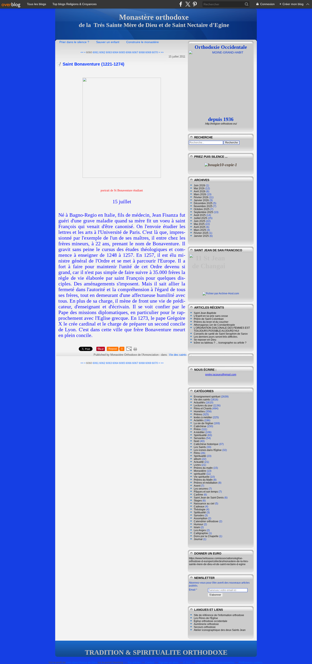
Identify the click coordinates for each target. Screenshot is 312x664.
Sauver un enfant (107, 42)
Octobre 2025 (202, 209)
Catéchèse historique (206, 444)
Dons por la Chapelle (206, 536)
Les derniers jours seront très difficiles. (216, 336)
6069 (148, 52)
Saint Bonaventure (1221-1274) (93, 64)
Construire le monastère (142, 42)
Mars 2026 (200, 194)
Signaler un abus (169, 662)
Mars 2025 (200, 230)
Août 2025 (200, 215)
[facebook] (180, 4)
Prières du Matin (203, 479)
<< (81, 52)
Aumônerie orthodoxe (206, 624)
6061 (96, 52)
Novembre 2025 (203, 206)
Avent (197, 485)
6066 (129, 52)
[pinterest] (194, 4)
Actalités (199, 420)
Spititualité (200, 512)
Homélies (199, 411)
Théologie (199, 509)
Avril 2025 (200, 227)
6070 (155, 52)
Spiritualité (200, 456)
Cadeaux (199, 506)
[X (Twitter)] (187, 4)
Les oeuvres (201, 488)
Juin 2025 (200, 221)
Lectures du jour (203, 405)
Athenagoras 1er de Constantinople (214, 324)
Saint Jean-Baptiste (205, 313)
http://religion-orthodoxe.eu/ (221, 123)
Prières (198, 414)
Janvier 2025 (201, 235)
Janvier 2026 (201, 200)
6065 (122, 52)
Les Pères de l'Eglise (206, 618)
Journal (198, 539)
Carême (198, 494)
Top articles (134, 662)
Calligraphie (201, 533)
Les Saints (200, 447)
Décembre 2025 (203, 203)
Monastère (200, 470)
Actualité (199, 461)
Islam (197, 527)
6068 (142, 52)
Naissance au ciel (204, 503)
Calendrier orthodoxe (206, 521)
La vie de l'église (203, 423)
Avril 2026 (200, 191)
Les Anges (200, 530)
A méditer (199, 432)
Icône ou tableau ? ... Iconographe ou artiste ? (220, 342)
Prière (197, 429)
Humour (198, 524)
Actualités (199, 402)
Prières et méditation (206, 482)
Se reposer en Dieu (205, 339)
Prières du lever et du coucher (211, 321)
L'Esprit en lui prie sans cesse (211, 315)
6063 (109, 52)
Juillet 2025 (201, 218)
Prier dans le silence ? (74, 42)
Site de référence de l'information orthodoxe (219, 615)
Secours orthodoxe (205, 627)
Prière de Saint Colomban (209, 318)
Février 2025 (201, 233)
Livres (197, 464)
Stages (198, 500)
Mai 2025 (199, 224)
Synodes (199, 515)
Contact (149, 662)
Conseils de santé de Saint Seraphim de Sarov (221, 333)
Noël (196, 441)
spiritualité (200, 473)
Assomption (200, 518)
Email (192, 589)
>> (162, 52)
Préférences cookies (250, 662)
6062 (102, 52)
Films (197, 453)
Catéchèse (200, 426)
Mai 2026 (199, 188)
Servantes (199, 438)
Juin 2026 (200, 185)
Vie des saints (178, 354)
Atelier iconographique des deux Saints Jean (220, 630)
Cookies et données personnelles (214, 662)
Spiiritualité (200, 435)
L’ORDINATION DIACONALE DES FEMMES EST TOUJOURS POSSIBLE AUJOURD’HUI (222, 329)
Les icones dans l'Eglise (208, 450)
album (197, 459)
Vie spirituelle (201, 476)
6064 (115, 52)
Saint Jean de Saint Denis (209, 497)
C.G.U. (187, 662)
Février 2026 (201, 197)
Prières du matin (203, 467)
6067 (135, 52)
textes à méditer (203, 417)
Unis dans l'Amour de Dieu (81, 662)
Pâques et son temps (206, 491)
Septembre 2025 (204, 212)
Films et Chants (203, 408)
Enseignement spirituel (207, 396)
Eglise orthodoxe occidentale (210, 621)
